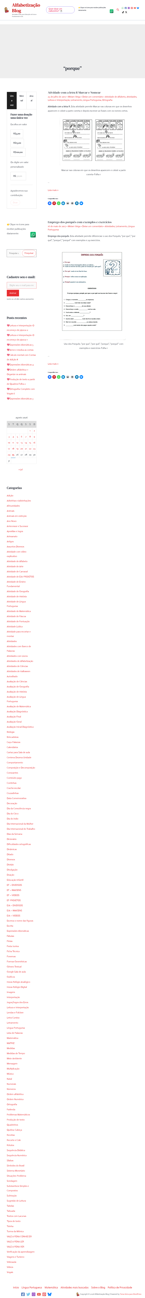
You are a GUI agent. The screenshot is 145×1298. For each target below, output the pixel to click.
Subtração (12, 1195)
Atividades (12, 641)
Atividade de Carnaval (17, 571)
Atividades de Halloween (18, 671)
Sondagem (12, 1181)
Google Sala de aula (16, 971)
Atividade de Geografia (18, 591)
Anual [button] (31, 98)
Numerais (11, 1084)
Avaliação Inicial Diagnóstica (20, 726)
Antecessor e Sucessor (17, 526)
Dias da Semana (14, 834)
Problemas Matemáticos (18, 1114)
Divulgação (12, 869)
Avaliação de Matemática (19, 706)
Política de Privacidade (120, 1287)
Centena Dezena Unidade (19, 757)
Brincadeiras (12, 737)
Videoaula (11, 1262)
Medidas (11, 1048)
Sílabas (10, 1160)
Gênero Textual (14, 966)
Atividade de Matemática (19, 611)
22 (30, 448)
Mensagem (12, 1063)
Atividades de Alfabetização (20, 661)
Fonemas (11, 956)
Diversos (11, 859)
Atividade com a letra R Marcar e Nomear (74, 92)
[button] (60, 9)
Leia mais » (53, 190)
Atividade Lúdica (15, 626)
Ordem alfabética (15, 1094)
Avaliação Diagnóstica (17, 711)
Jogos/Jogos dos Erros (17, 1002)
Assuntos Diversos (15, 546)
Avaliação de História (17, 691)
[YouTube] (135, 8)
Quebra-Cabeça (14, 1130)
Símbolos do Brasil (15, 1165)
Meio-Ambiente (14, 1058)
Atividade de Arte (15, 566)
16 (34, 442)
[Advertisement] (72, 48)
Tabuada (11, 1211)
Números (11, 1089)
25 (13, 454)
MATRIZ (10, 1043)
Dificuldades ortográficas (19, 844)
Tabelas (10, 1205)
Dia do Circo (12, 813)
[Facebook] (126, 8)
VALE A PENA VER (15, 1246)
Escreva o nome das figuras (20, 920)
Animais (10, 510)
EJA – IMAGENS (14, 910)
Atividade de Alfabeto (17, 561)
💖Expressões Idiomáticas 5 (20, 344)
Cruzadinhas (13, 793)
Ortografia (12, 1104)
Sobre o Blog (98, 1287)
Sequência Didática (16, 1150)
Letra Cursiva (13, 1017)
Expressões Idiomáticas (18, 931)
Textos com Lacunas (16, 1216)
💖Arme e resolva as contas (20, 350)
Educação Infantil (15, 880)
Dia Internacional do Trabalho (21, 829)
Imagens (11, 992)
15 (30, 442)
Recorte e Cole (14, 1140)
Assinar (13, 293)
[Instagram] (129, 8)
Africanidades (13, 505)
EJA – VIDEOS (13, 915)
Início (16, 1287)
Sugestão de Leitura (16, 1200)
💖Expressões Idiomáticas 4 (20, 364)
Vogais (10, 1272)
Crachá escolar (14, 788)
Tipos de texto (14, 1221)
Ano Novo (11, 521)
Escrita (10, 925)
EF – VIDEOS (13, 895)
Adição (10, 495)
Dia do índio (12, 818)
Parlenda (11, 1109)
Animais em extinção (17, 516)
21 (26, 448)
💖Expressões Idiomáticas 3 (20, 398)
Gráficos (11, 976)
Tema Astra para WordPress (130, 1294)
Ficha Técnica (13, 951)
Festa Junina (13, 946)
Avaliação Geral (14, 721)
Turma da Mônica (15, 1231)
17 (9, 448)
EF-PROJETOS (14, 900)
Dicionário (11, 839)
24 (9, 454)
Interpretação (13, 997)
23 (34, 448)
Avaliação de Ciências (17, 681)
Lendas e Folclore (15, 1012)
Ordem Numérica (15, 1099)
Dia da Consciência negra (19, 808)
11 (13, 442)
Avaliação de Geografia (18, 686)
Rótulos (10, 1145)
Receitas (11, 1135)
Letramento (12, 1022)
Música (10, 1073)
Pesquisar (29, 253)
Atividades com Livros (17, 656)
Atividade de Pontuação (18, 621)
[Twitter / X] (126, 12)
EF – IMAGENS (14, 890)
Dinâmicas (12, 849)
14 (26, 442)
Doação (10, 874)
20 (21, 448)
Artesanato (12, 536)
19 (17, 448)
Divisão (10, 864)
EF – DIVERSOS (14, 885)
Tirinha (10, 1226)
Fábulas (10, 936)
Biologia (10, 732)
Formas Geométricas (17, 961)
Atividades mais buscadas (75, 1287)
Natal (9, 1078)
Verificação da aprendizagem (21, 1251)
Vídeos (10, 1267)
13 (22, 442)
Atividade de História (17, 596)
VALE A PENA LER (15, 1241)
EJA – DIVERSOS (15, 905)
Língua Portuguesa (16, 1027)
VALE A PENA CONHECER (19, 1236)
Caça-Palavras (13, 742)
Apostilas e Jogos (15, 531)
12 (17, 442)
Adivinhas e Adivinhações (19, 500)
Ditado (10, 854)
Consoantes (12, 772)
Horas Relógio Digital (17, 987)
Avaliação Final (14, 716)
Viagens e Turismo (15, 1256)
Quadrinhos (12, 1124)
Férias (9, 941)
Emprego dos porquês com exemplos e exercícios (80, 222)
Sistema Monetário (16, 1170)
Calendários (12, 747)
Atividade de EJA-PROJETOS (20, 576)
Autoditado (12, 676)
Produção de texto (16, 1119)
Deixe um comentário (92, 96)
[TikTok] (123, 12)
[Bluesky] (138, 8)
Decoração (12, 803)
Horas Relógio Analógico (18, 982)
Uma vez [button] (12, 100)
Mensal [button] (21, 98)
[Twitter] (28, 1294)
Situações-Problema (16, 1175)
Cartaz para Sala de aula (18, 752)
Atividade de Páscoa (16, 616)
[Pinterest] (132, 8)
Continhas (11, 783)
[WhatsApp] (123, 8)
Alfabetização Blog (26, 8)
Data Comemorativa (16, 798)
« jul (21, 469)
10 (9, 442)
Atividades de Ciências (17, 666)
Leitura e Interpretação (18, 1007)
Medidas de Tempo (16, 1053)
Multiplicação (13, 1068)
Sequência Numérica (17, 1155)
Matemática (12, 1038)
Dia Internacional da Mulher (20, 823)
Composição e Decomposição (21, 767)
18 (13, 448)
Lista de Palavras (15, 1033)
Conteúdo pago (14, 777)
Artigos (10, 541)
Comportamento (15, 762)
